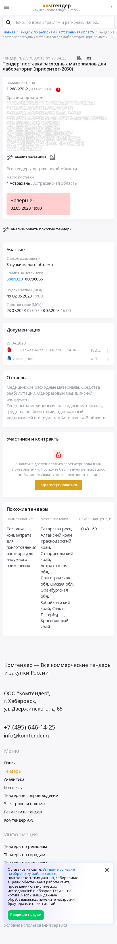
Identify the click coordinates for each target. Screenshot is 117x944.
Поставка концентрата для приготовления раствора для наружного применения (21, 547)
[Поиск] (8, 22)
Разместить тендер (23, 812)
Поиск (10, 763)
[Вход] (111, 7)
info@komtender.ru (27, 735)
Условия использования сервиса (36, 925)
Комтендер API (19, 820)
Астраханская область (55, 183)
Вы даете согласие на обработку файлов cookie (41, 871)
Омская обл (61, 584)
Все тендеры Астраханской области (42, 168)
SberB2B (15, 279)
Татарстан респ (56, 528)
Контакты (13, 787)
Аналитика (14, 779)
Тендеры (12, 771)
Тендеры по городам (24, 854)
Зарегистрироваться (58, 484)
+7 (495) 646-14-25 (29, 727)
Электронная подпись (25, 803)
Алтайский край (56, 535)
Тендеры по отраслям (25, 863)
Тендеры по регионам (25, 846)
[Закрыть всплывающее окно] (106, 869)
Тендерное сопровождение (31, 795)
